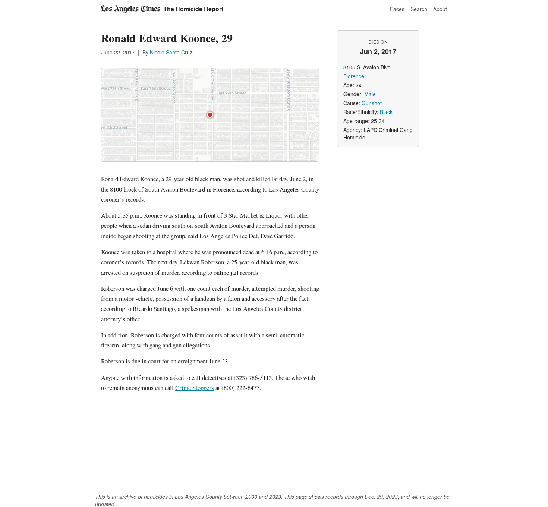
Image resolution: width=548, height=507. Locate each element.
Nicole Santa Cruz (171, 52)
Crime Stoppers (194, 387)
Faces (397, 9)
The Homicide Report (193, 8)
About (440, 9)
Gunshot (372, 103)
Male (370, 94)
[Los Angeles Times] (130, 9)
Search (418, 9)
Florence (353, 76)
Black (386, 112)
